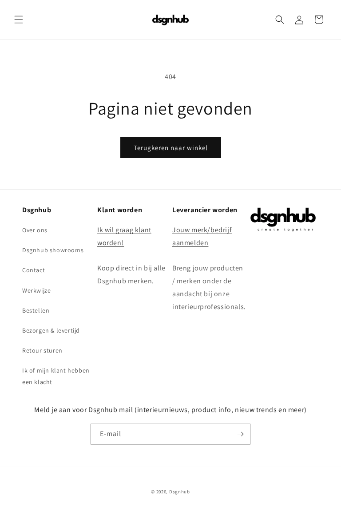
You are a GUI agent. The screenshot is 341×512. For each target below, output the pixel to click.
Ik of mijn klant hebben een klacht (56, 375)
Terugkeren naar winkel (171, 147)
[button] (18, 19)
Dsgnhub (179, 491)
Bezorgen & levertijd (51, 330)
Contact (33, 270)
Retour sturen (42, 350)
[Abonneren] (240, 434)
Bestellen (35, 310)
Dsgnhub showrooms (52, 250)
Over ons (35, 230)
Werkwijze (36, 290)
